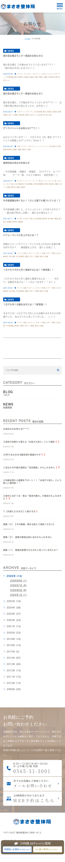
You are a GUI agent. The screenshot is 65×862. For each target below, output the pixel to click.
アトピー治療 (21, 253)
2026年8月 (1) (18, 581)
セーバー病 (52, 181)
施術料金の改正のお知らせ (16, 163)
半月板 (30, 218)
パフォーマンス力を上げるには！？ (20, 235)
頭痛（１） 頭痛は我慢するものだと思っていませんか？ (30, 550)
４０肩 (19, 218)
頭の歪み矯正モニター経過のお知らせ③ (23, 56)
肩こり (11, 115)
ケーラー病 (37, 181)
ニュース (40, 146)
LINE (18, 146)
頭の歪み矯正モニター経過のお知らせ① (23, 93)
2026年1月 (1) (18, 595)
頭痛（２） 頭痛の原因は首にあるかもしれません (27, 537)
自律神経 (51, 77)
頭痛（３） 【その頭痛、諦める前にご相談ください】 (29, 524)
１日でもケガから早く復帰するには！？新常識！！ (28, 270)
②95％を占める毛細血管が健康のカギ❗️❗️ (24, 455)
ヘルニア (50, 74)
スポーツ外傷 (40, 253)
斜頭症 (26, 77)
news (11, 51)
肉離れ (41, 77)
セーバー (44, 181)
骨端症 (23, 187)
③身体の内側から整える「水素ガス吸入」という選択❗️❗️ (31, 442)
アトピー (20, 74)
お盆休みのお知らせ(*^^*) (16, 429)
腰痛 (45, 77)
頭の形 (42, 115)
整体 (15, 77)
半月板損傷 (9, 77)
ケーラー (29, 181)
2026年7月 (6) (18, 585)
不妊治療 (52, 146)
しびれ (43, 74)
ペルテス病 (9, 184)
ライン (46, 146)
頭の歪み (49, 115)
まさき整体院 (19, 184)
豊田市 (57, 77)
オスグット (36, 74)
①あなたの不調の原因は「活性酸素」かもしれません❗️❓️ (31, 468)
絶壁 (36, 77)
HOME (27, 39)
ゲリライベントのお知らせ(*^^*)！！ (21, 128)
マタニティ (29, 111)
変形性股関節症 (38, 184)
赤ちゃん (6, 80)
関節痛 (20, 222)
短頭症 (31, 77)
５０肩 (24, 218)
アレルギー (28, 74)
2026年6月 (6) (18, 590)
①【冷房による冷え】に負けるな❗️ (20, 511)
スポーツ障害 (50, 253)
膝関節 (9, 222)
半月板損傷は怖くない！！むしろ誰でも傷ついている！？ (32, 201)
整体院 (20, 77)
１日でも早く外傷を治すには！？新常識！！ (25, 304)
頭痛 (29, 149)
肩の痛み (51, 218)
